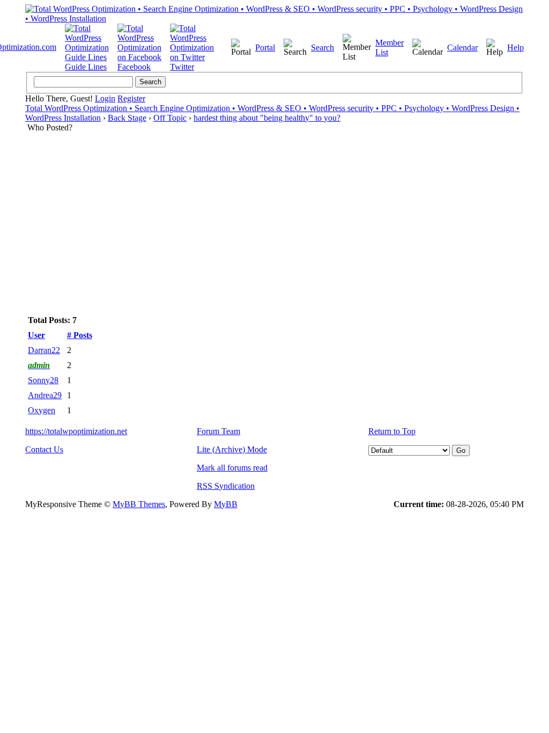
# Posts (79, 335)
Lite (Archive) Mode (232, 449)
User (36, 335)
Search (322, 47)
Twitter (182, 66)
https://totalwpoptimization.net (76, 431)
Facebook (134, 66)
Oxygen (41, 410)
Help (515, 47)
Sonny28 (43, 380)
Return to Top (392, 431)
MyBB (226, 504)
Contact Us (44, 449)
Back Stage (127, 117)
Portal (265, 47)
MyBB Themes (139, 504)
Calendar (462, 47)
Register (131, 98)
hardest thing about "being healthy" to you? (267, 117)
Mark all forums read (232, 467)
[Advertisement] (274, 213)
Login (105, 98)
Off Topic (170, 117)
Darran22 (44, 350)
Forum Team (218, 431)
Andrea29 (45, 395)
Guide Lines (86, 66)
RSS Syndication (226, 485)
